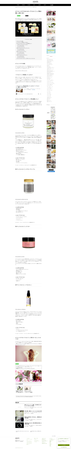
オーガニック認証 (49, 84)
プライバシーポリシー (44, 442)
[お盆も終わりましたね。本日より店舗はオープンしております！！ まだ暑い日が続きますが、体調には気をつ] (49, 141)
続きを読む (32, 413)
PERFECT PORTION (50, 73)
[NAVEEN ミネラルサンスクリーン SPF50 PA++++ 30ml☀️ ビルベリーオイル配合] (53, 151)
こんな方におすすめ (20, 45)
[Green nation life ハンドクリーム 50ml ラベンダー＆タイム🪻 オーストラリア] (53, 122)
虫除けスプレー (49, 101)
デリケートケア (49, 90)
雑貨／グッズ (28, 444)
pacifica (48, 72)
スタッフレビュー (49, 89)
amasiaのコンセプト (44, 438)
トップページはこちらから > (19, 367)
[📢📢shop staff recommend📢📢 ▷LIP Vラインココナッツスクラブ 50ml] (49, 156)
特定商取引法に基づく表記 (44, 443)
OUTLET (47, 53)
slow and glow (49, 76)
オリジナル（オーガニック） (29, 443)
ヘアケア (17, 396)
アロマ (48, 79)
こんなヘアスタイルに (21, 50)
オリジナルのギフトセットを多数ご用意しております (51, 47)
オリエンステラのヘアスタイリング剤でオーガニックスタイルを (26, 58)
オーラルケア (48, 85)
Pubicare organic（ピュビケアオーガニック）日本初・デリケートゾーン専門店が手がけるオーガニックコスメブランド (51, 41)
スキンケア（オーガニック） (29, 442)
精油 (29, 396)
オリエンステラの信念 (20, 41)
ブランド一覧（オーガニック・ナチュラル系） (29, 439)
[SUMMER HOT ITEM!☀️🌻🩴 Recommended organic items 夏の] (49, 151)
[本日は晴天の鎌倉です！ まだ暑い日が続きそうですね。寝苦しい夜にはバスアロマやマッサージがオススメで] (49, 137)
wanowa (48, 78)
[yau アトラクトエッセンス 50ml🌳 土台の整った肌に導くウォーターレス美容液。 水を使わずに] (53, 146)
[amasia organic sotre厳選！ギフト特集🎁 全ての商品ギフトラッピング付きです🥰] (49, 122)
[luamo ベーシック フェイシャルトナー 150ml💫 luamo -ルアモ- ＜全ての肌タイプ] (49, 132)
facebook (50, 443)
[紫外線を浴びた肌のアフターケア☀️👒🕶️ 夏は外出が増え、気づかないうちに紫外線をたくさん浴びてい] (53, 141)
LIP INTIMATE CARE (50, 67)
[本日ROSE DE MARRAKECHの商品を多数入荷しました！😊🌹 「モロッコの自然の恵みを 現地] (49, 161)
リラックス (24, 396)
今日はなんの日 (49, 97)
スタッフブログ (51, 438)
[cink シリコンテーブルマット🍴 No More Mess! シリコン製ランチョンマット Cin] (49, 146)
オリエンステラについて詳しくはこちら (21, 70)
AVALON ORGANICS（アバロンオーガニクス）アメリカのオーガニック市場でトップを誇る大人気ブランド (51, 28)
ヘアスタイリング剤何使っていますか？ (22, 42)
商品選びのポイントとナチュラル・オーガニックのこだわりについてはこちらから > (25, 368)
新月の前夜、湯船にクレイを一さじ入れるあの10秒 (33, 411)
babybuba (48, 61)
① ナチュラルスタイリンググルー (22, 44)
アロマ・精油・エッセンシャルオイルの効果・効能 (51, 16)
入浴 (28, 396)
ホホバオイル (19, 396)
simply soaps (49, 75)
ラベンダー (22, 396)
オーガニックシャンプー (50, 83)
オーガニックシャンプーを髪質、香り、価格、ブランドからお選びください (51, 22)
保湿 (27, 396)
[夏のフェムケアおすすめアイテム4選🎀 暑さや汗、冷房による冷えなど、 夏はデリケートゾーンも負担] (49, 166)
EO (47, 65)
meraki (48, 69)
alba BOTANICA (49, 59)
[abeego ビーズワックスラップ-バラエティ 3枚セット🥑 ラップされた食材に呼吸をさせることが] (53, 166)
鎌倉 (30, 396)
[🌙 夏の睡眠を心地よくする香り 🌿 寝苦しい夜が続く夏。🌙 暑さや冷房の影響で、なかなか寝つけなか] (53, 161)
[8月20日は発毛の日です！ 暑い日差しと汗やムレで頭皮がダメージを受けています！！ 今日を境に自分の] (53, 127)
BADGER (48, 62)
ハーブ (48, 91)
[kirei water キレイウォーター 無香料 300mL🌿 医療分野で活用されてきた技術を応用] (53, 137)
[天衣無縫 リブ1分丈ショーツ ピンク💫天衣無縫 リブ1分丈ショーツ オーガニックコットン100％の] (53, 156)
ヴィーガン (48, 96)
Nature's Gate (49, 70)
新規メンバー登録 (36, 438)
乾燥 (26, 396)
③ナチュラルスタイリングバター (21, 51)
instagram (50, 444)
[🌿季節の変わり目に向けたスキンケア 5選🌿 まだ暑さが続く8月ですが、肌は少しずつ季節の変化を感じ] (49, 127)
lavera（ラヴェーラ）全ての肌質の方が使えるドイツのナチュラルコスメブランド (51, 35)
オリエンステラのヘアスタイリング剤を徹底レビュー (24, 43)
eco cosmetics (49, 64)
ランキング (48, 95)
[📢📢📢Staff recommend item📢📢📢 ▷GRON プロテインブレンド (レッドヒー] (53, 132)
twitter (50, 442)
